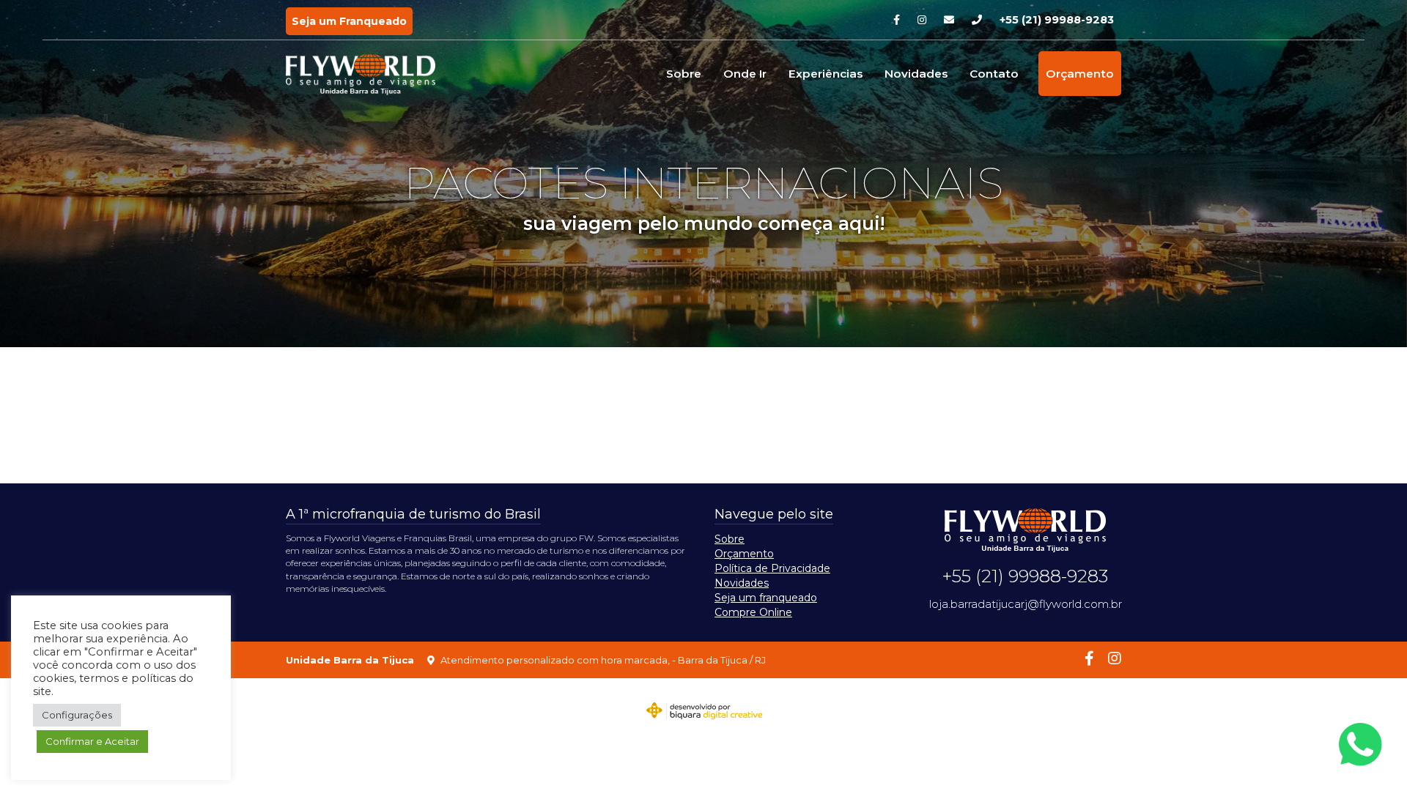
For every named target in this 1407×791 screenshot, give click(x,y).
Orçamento (1080, 74)
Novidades (916, 74)
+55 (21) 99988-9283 (1057, 19)
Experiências (826, 74)
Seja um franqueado (765, 597)
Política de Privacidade (772, 568)
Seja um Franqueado (349, 21)
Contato (994, 74)
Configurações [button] (77, 715)
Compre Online (753, 612)
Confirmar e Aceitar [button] (92, 741)
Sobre (683, 74)
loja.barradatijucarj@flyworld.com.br (1025, 604)
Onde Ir (745, 74)
